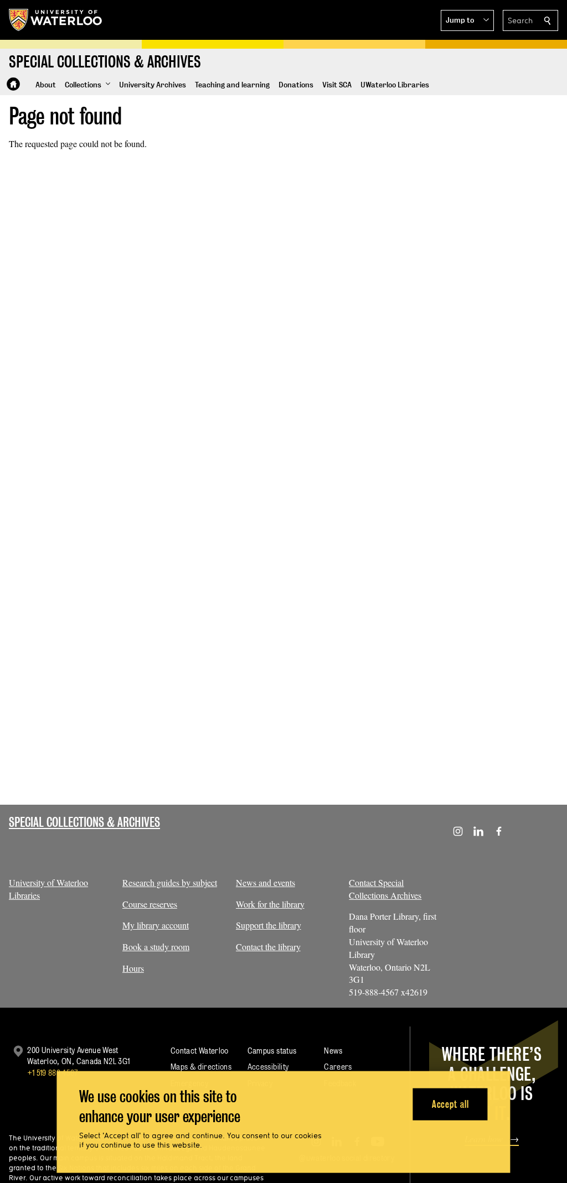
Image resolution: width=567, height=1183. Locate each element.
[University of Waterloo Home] (56, 20)
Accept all (450, 1103)
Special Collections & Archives (84, 822)
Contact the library (268, 946)
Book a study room (155, 946)
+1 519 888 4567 (52, 1072)
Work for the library (270, 904)
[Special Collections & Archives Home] (13, 84)
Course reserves (149, 904)
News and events (265, 882)
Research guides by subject (169, 882)
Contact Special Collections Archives (385, 889)
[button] (467, 20)
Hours (133, 968)
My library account (155, 925)
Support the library (268, 925)
